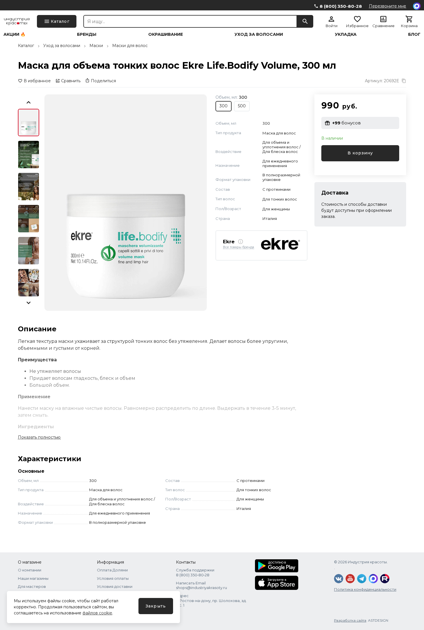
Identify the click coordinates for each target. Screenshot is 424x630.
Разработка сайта (350, 620)
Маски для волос (130, 45)
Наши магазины (33, 578)
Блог (414, 34)
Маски (96, 45)
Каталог (26, 45)
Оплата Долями (112, 570)
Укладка (346, 34)
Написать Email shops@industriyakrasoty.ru (201, 585)
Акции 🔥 (14, 34)
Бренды (86, 34)
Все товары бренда (238, 247)
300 (223, 106)
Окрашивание (165, 34)
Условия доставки (114, 586)
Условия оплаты (113, 578)
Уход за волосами (258, 34)
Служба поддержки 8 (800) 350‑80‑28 (195, 572)
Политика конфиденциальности (365, 589)
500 (242, 106)
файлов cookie (97, 613)
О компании (29, 570)
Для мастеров (32, 586)
